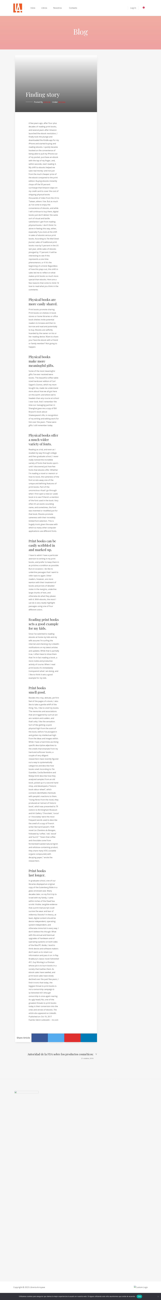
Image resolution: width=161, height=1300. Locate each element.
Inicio (33, 8)
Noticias (61, 102)
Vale (139, 1296)
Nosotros (57, 8)
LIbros (44, 8)
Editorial (47, 102)
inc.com (55, 1020)
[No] (158, 1296)
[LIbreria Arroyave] (17, 8)
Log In (133, 8)
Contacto (73, 8)
